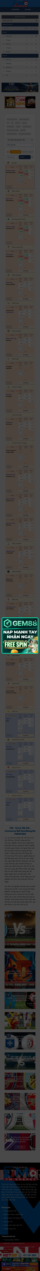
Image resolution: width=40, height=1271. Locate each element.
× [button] (35, 620)
